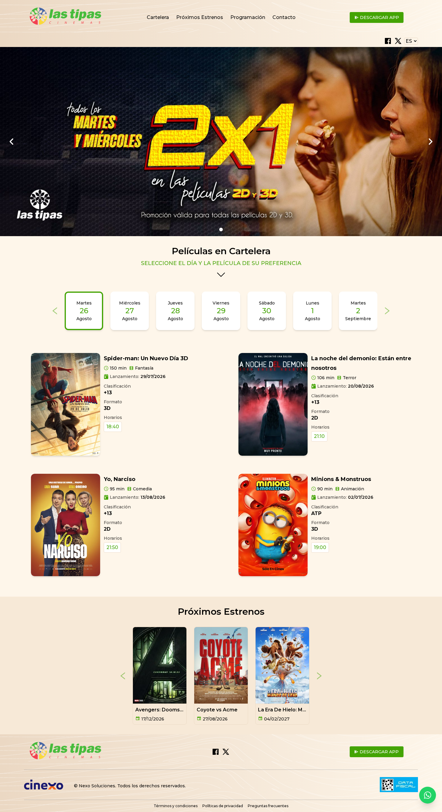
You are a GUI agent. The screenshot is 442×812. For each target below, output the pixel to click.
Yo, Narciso (119, 479)
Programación (247, 17)
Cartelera (158, 17)
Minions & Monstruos (341, 479)
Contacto (284, 17)
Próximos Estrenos (199, 17)
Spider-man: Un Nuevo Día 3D (146, 358)
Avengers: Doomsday (162, 710)
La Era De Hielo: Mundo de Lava (297, 710)
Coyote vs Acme (217, 710)
